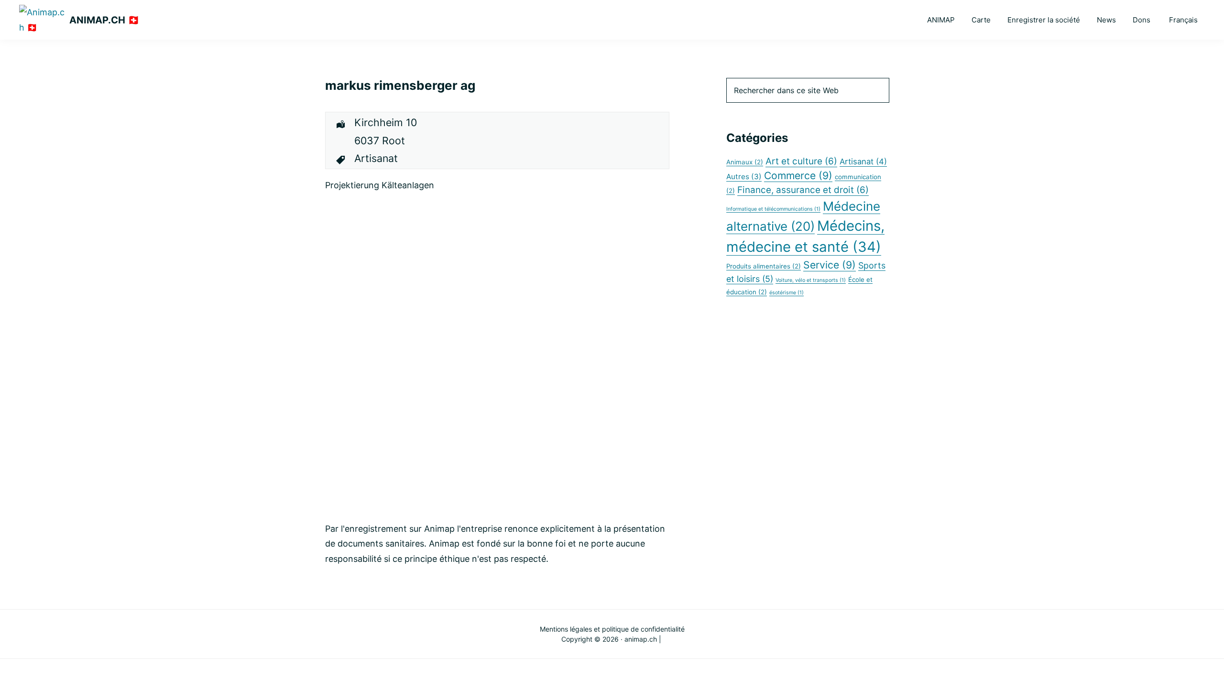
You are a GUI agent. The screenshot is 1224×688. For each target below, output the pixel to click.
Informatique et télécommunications (773, 209)
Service (829, 264)
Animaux (744, 162)
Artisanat (863, 161)
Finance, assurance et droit (803, 189)
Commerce (798, 175)
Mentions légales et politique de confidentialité (612, 629)
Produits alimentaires (763, 266)
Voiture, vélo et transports (811, 280)
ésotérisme (786, 293)
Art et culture (801, 161)
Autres (744, 176)
